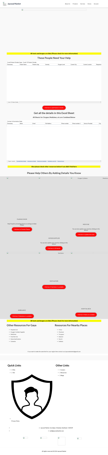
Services (82, 4)
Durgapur (61, 334)
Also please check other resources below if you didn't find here (54, 167)
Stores (89, 4)
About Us (67, 4)
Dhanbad (61, 332)
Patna (60, 329)
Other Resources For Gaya (21, 325)
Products (75, 4)
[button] (103, 4)
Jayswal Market (14, 4)
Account (96, 4)
